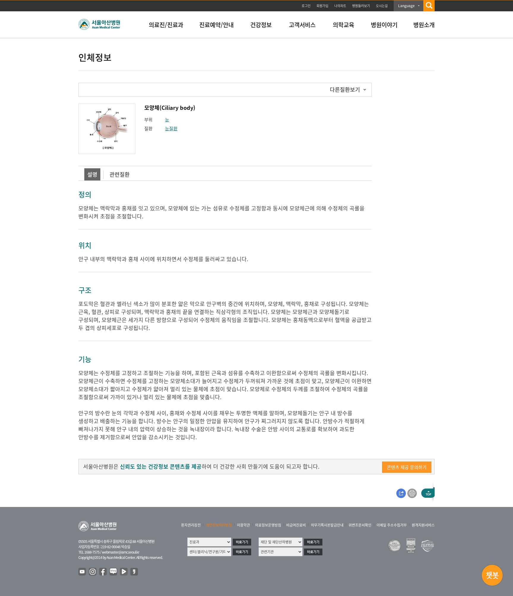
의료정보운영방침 (268, 525)
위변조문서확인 (360, 525)
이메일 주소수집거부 (391, 525)
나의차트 (340, 5)
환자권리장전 (191, 525)
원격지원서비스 (423, 525)
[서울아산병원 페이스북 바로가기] (103, 572)
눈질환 (171, 128)
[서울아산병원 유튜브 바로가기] (82, 572)
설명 (92, 174)
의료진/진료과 (166, 24)
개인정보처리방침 (219, 525)
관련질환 (120, 174)
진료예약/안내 (216, 24)
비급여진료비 (296, 525)
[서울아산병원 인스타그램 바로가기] (93, 572)
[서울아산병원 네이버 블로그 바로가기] (114, 572)
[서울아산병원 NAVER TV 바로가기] (124, 572)
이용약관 (243, 525)
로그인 (306, 5)
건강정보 (261, 24)
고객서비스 (302, 24)
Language (406, 5)
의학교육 (343, 24)
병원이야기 (384, 24)
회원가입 (322, 5)
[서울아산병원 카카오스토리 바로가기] (134, 572)
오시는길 (382, 5)
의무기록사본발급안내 (327, 525)
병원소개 (424, 24)
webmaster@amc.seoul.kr (120, 552)
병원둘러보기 (361, 5)
